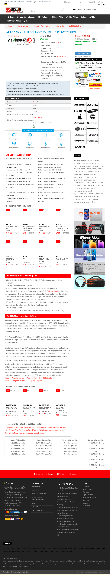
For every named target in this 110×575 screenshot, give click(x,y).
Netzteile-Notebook (27, 17)
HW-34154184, (94, 160)
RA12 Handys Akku (70, 454)
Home (11, 17)
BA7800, (86, 174)
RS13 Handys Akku (70, 448)
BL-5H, (76, 188)
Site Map (86, 492)
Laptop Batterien (88, 495)
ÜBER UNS (35, 490)
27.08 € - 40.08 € (26, 548)
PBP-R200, (77, 169)
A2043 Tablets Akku (18, 446)
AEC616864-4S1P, (84, 188)
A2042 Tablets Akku (18, 454)
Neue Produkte (88, 489)
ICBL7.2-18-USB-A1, (92, 166)
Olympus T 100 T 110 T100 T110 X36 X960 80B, (88, 194)
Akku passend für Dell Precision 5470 (19, 170)
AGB (33, 503)
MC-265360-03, (78, 202)
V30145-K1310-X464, (80, 185)
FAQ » (58, 535)
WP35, (83, 169)
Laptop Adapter (36, 381)
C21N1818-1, (100, 185)
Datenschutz (37, 510)
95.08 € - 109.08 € (78, 548)
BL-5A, (84, 172)
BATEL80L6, (95, 177)
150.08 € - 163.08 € (20, 551)
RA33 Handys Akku (70, 451)
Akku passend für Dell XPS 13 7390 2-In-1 (51, 184)
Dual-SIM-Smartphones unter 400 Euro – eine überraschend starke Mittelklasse (36, 427)
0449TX (58, 224)
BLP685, (94, 183)
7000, (94, 180)
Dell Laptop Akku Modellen (42, 26)
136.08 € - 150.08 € (8, 551)
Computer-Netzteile (19, 381)
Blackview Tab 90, (89, 202)
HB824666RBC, (78, 174)
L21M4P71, (77, 172)
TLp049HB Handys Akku (44, 446)
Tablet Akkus (72, 17)
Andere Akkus (15, 21)
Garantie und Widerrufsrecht (38, 498)
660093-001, (91, 185)
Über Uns (80, 2)
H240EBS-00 (27, 405)
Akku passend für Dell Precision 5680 (19, 181)
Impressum (36, 507)
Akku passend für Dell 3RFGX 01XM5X (19, 178)
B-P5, (75, 166)
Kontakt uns (69, 2)
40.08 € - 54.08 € (36, 548)
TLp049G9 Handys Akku (44, 448)
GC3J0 (59, 56)
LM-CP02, (84, 199)
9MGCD (9, 256)
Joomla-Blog (87, 506)
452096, (95, 199)
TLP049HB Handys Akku (44, 443)
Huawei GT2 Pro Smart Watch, (83, 191)
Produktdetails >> (96, 88)
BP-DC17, (101, 163)
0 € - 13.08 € (6, 548)
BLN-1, (89, 183)
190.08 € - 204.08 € (55, 551)
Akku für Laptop (22, 26)
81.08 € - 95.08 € (67, 548)
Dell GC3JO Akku (75, 26)
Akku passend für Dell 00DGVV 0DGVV (51, 164)
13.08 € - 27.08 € (15, 548)
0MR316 (42, 256)
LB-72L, (94, 163)
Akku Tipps (86, 500)
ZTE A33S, (87, 177)
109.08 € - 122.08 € (89, 548)
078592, (100, 169)
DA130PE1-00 (44, 405)
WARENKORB (80, 10)
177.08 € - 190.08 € (43, 551)
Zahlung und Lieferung (41, 493)
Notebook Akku (89, 17)
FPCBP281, (77, 199)
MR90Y (41, 224)
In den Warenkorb (83, 54)
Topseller (86, 486)
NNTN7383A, (85, 160)
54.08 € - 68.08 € (46, 548)
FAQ (103, 572)
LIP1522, (88, 169)
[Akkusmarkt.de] (16, 10)
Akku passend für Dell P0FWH (48, 181)
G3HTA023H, (88, 180)
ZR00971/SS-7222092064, (91, 196)
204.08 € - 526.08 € (66, 551)
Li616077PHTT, (86, 163)
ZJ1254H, (77, 160)
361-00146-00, (78, 177)
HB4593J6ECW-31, (80, 183)
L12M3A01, (90, 172)
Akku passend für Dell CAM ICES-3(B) (50, 170)
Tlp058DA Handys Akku (44, 451)
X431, (90, 199)
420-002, (93, 188)
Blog (27, 21)
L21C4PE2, (93, 174)
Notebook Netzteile (89, 497)
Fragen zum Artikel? (84, 57)
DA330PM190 (11, 405)
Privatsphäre (37, 486)
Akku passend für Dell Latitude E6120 (50, 167)
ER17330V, (101, 183)
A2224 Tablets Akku (18, 443)
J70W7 (25, 256)
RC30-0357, (81, 166)
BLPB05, (101, 166)
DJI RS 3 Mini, (78, 196)
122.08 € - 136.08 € (101, 548)
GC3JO (64, 56)
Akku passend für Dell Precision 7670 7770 (52, 178)
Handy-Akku (58, 17)
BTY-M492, (77, 163)
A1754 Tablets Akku (18, 448)
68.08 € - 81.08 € (57, 548)
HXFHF (25, 224)
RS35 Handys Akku (70, 446)
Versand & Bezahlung (95, 2)
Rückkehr (101, 5)
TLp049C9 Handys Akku (44, 454)
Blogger (85, 503)
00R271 (58, 256)
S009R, (94, 169)
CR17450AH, (98, 172)
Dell (58, 43)
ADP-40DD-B (60, 405)
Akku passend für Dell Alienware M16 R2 (20, 158)
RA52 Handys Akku (70, 443)
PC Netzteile (44, 17)
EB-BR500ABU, (78, 180)
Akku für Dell (60, 26)
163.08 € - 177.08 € (32, 551)
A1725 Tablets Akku (18, 451)
